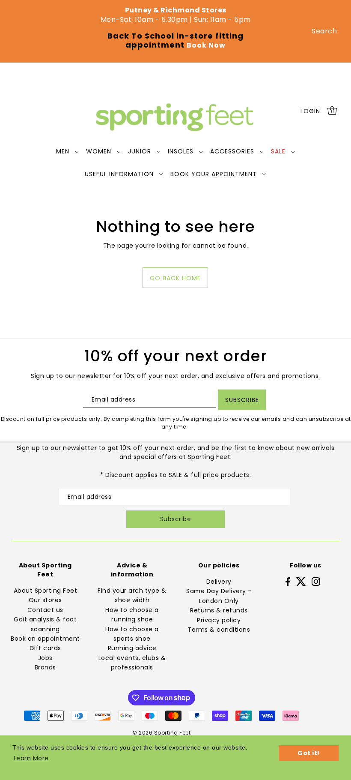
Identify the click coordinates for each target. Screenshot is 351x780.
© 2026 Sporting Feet (161, 732)
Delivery (219, 581)
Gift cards (45, 648)
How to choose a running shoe (132, 615)
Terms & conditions (218, 629)
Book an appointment (45, 638)
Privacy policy (219, 620)
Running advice (132, 648)
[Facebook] (288, 581)
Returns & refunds (219, 610)
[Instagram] (316, 581)
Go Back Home (175, 278)
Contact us (45, 610)
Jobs (45, 658)
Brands (45, 667)
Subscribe (175, 519)
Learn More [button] (31, 758)
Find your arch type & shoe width (132, 595)
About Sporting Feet (45, 590)
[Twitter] (301, 581)
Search (324, 31)
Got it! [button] (308, 753)
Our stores (45, 600)
